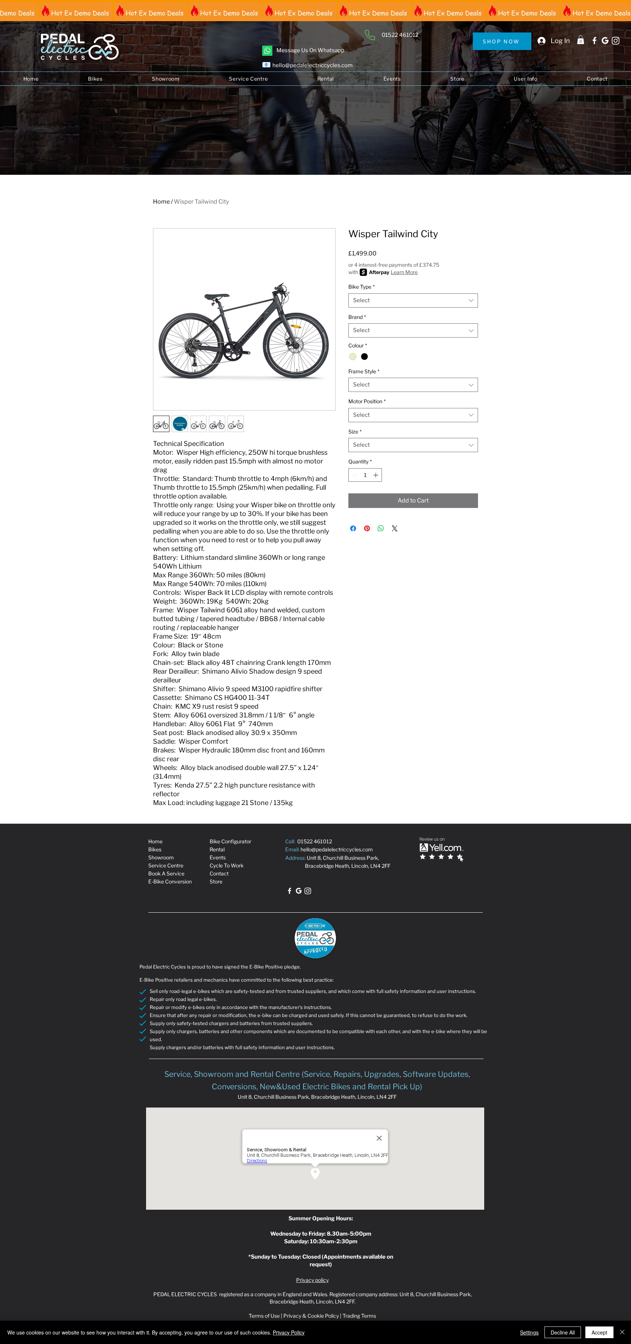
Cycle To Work (227, 865)
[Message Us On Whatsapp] (267, 51)
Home (161, 201)
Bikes (154, 849)
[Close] (622, 1332)
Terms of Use (264, 1316)
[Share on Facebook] (353, 528)
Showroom (161, 857)
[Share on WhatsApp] (380, 528)
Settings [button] (529, 1332)
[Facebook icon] (594, 40)
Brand (357, 317)
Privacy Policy (289, 1332)
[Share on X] (394, 528)
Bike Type (361, 287)
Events (218, 857)
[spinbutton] (365, 475)
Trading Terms (359, 1316)
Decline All (563, 1332)
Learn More (404, 272)
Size (355, 431)
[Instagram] (616, 40)
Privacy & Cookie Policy (311, 1316)
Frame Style (363, 371)
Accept (599, 1332)
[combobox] (413, 300)
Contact (219, 873)
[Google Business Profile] (605, 40)
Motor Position (367, 401)
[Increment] (376, 475)
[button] (580, 39)
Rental (217, 849)
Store (216, 881)
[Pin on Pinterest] (367, 528)
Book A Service (166, 873)
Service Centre (165, 865)
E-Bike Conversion (170, 881)
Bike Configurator (230, 841)
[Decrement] (354, 475)
